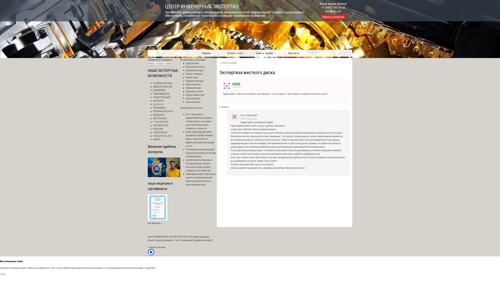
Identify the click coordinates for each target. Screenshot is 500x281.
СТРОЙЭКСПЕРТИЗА (162, 83)
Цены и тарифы (264, 53)
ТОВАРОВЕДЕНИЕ (161, 93)
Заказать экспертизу (333, 16)
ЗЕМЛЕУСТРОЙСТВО (162, 86)
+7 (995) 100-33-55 (333, 7)
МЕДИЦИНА (159, 114)
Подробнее (150, 268)
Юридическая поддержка (160, 59)
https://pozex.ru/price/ (295, 168)
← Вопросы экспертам (228, 63)
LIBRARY (157, 139)
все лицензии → (155, 223)
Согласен (3, 274)
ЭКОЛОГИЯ (158, 100)
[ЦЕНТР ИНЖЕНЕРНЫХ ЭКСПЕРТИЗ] (153, 15)
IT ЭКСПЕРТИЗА (160, 121)
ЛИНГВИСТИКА (160, 125)
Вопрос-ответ (235, 53)
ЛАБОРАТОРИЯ (160, 132)
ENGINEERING (159, 90)
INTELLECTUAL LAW (162, 136)
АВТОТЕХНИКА (160, 118)
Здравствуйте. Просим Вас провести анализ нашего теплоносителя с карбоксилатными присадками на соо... (200, 138)
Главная (206, 53)
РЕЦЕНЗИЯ (158, 128)
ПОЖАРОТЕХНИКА (161, 97)
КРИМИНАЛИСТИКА (163, 111)
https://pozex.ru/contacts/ (262, 164)
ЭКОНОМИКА (159, 107)
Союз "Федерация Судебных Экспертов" (194, 240)
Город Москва (192, 63)
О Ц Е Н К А (158, 104)
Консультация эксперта (191, 107)
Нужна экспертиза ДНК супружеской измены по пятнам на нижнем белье (201, 153)
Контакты (294, 53)
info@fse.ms (333, 11)
